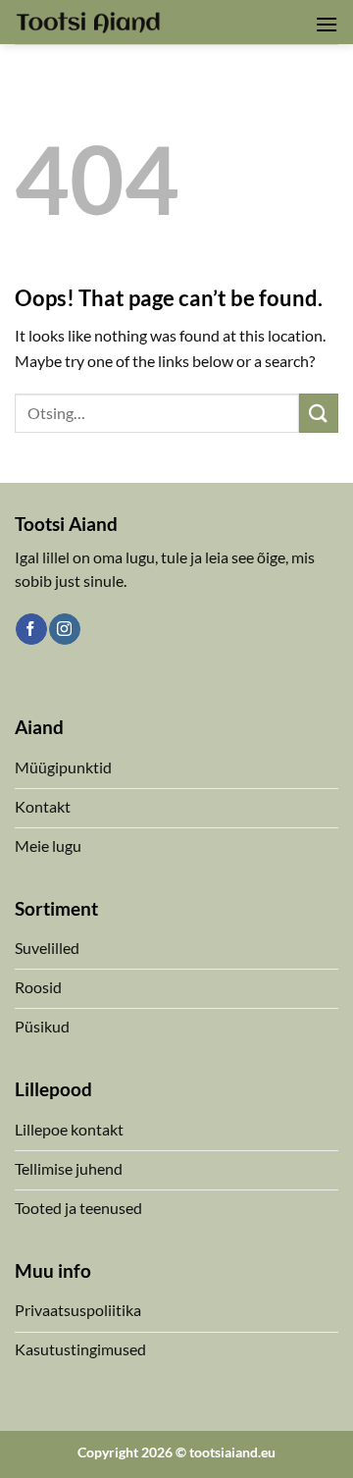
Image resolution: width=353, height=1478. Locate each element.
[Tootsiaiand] (88, 21)
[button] (326, 24)
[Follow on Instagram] (64, 629)
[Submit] (318, 413)
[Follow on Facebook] (31, 629)
